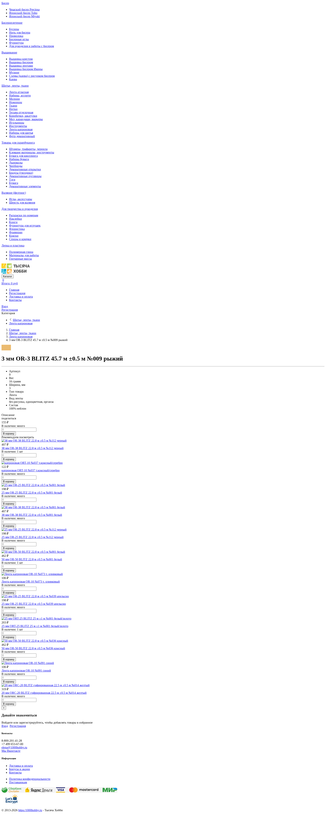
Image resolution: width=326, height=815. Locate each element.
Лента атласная (19, 92)
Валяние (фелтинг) (14, 192)
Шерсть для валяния (22, 202)
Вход (5, 306)
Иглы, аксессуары (20, 199)
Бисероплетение (12, 22)
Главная (14, 289)
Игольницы (16, 122)
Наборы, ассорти (20, 95)
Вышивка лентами (21, 65)
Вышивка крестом (21, 59)
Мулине (14, 72)
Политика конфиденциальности (29, 779)
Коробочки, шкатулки (23, 115)
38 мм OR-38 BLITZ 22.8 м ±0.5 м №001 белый (32, 514)
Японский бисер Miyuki (24, 16)
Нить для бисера (19, 32)
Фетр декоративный (22, 136)
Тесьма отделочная (21, 112)
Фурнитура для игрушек (25, 225)
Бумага (13, 183)
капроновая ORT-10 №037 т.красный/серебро (31, 470)
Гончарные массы (20, 258)
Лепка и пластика (13, 245)
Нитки (13, 109)
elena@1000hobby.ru (14, 747)
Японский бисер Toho (23, 13)
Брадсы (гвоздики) (21, 172)
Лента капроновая (20, 129)
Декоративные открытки (25, 169)
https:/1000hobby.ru (30, 810)
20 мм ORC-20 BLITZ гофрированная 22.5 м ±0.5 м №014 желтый (44, 692)
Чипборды (15, 166)
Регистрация (17, 293)
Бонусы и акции (19, 769)
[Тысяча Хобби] (16, 272)
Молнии (14, 98)
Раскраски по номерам (23, 215)
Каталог (7, 276)
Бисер (5, 3)
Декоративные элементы (25, 186)
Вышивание (9, 52)
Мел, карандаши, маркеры (26, 119)
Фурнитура (16, 42)
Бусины (14, 29)
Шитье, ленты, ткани (15, 85)
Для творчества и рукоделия (20, 209)
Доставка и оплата (21, 296)
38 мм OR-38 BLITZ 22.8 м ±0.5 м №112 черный (33, 448)
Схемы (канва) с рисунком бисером (32, 75)
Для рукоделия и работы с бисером (31, 46)
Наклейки (15, 218)
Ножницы (15, 102)
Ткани (13, 105)
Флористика (17, 229)
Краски (13, 235)
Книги (13, 222)
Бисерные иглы (19, 39)
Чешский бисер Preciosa (24, 9)
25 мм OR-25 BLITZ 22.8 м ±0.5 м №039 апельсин (34, 603)
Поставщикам (18, 782)
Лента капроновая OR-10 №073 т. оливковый (31, 581)
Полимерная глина (21, 252)
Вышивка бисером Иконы (26, 69)
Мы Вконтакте (11, 750)
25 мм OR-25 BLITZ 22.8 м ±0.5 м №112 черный (33, 537)
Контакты (15, 300)
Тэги (12, 179)
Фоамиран (15, 232)
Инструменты (18, 126)
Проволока (16, 36)
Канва (13, 79)
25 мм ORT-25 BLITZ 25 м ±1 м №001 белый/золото (35, 626)
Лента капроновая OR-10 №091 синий (26, 670)
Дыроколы (16, 162)
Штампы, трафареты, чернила (28, 149)
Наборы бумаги (19, 159)
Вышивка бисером (21, 62)
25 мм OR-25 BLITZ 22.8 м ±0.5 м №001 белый (32, 492)
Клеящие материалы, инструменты (31, 152)
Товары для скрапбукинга (18, 142)
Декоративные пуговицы (25, 176)
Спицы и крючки (20, 239)
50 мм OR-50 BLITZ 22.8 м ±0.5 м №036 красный (33, 648)
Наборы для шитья (21, 132)
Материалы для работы (24, 255)
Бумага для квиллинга (23, 155)
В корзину (8, 433)
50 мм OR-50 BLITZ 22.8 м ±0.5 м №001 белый (32, 559)
